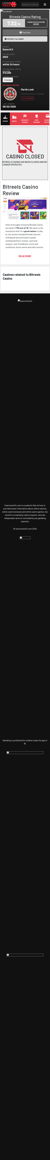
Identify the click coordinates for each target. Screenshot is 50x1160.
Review (5, 121)
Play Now (26, 32)
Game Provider (36, 121)
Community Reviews (25, 121)
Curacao (7, 80)
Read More (25, 256)
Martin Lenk (27, 89)
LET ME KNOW (27, 98)
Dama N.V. (8, 49)
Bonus (14, 121)
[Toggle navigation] (45, 4)
